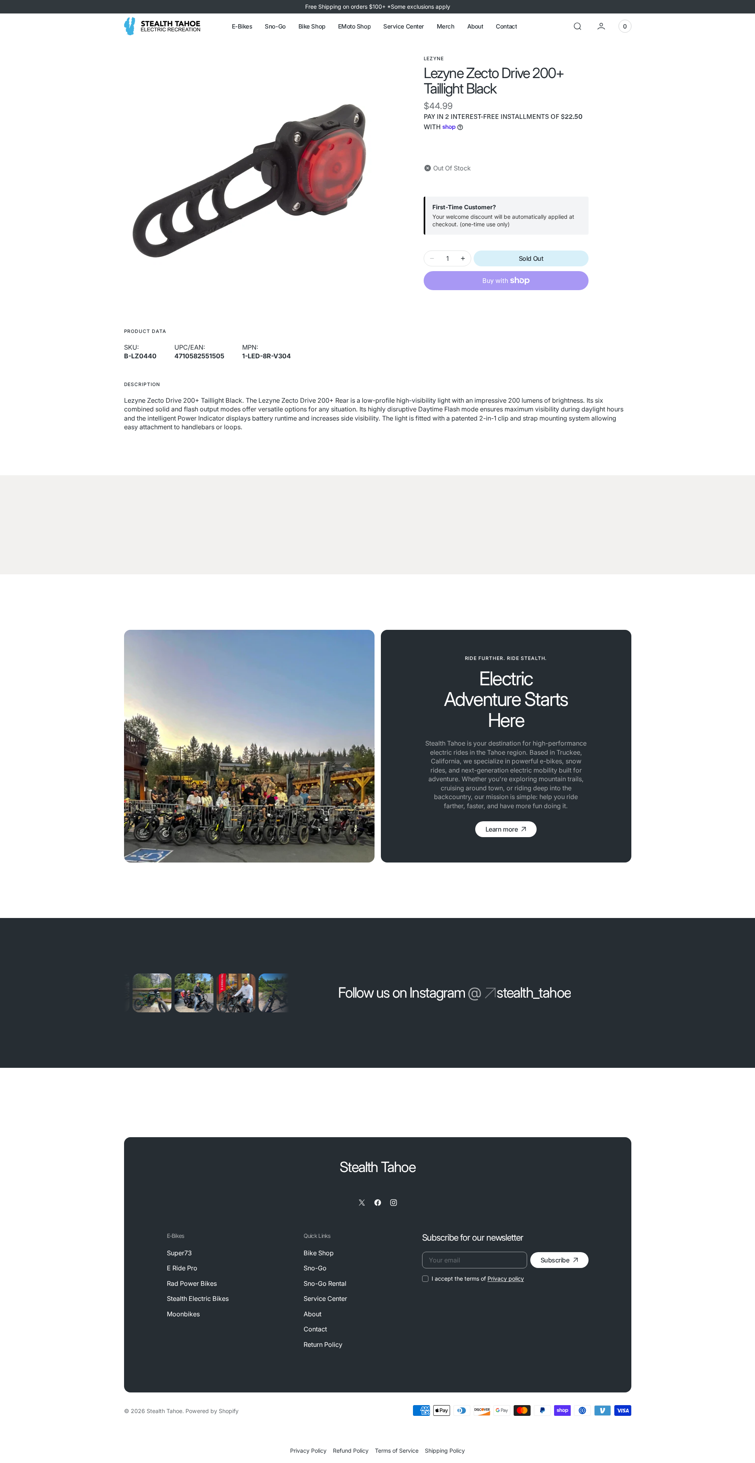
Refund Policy (351, 1450)
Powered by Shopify (212, 1411)
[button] (577, 26)
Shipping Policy (445, 1450)
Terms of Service (397, 1450)
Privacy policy (505, 1278)
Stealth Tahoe (164, 1411)
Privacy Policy (308, 1450)
